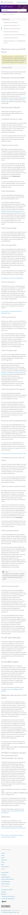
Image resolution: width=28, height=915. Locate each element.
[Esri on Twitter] (2, 906)
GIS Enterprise (8, 2)
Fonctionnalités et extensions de (13, 828)
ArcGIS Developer (5, 881)
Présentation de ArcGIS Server (11, 22)
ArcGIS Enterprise (5, 877)
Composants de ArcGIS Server (11, 37)
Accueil (3, 853)
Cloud (2, 862)
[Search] (17, 2)
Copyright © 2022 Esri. (6, 910)
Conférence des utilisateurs (8, 896)
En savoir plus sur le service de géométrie (12, 278)
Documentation (5, 866)
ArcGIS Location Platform (7, 879)
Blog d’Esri (4, 894)
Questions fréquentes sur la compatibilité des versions (14, 41)
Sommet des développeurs (8, 898)
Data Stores (4, 860)
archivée (20, 57)
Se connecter (23, 2)
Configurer (11, 211)
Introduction (4, 14)
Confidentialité (4, 912)
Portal (2, 855)
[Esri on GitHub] (7, 906)
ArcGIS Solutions (5, 883)
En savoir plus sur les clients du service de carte (13, 453)
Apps (2, 864)
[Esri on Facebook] (5, 906)
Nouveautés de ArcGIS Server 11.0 (12, 25)
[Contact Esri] (9, 906)
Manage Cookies (12, 912)
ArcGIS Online (4, 872)
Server (2, 857)
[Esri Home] (4, 902)
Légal (18, 912)
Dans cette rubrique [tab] (7, 67)
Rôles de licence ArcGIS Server (11, 31)
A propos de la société (6, 889)
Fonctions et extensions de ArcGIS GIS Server (14, 34)
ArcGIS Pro (4, 874)
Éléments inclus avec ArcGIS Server (12, 28)
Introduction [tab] (6, 19)
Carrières (3, 892)
